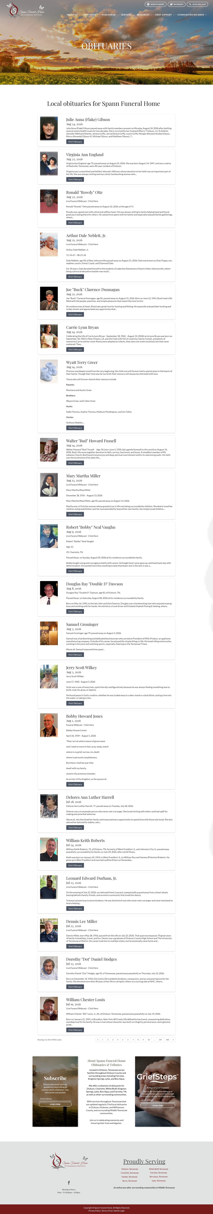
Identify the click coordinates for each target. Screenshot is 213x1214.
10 (149, 1040)
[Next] (173, 1039)
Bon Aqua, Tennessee (159, 1176)
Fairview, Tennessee (158, 1172)
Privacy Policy (94, 1210)
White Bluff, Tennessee (158, 1169)
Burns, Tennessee (129, 1181)
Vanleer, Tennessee (129, 1176)
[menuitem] (74, 15)
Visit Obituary (75, 141)
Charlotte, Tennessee (130, 1173)
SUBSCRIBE (55, 1104)
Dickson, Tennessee (130, 1169)
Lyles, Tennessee (159, 1180)
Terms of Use (107, 1210)
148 (167, 1040)
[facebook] (69, 1183)
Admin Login (119, 1210)
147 (160, 1040)
